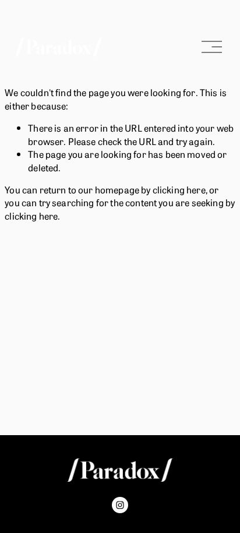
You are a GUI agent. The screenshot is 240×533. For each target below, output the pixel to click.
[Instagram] (120, 505)
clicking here (179, 189)
